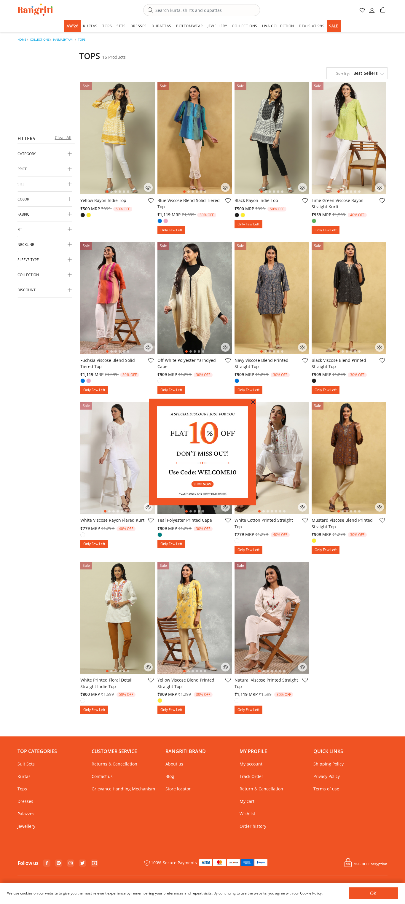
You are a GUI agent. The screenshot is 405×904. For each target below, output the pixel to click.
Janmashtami (63, 39)
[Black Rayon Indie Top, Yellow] (243, 216)
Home (21, 39)
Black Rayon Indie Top (256, 200)
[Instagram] (70, 863)
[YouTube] (94, 863)
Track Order (251, 776)
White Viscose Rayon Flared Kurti (113, 520)
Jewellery (26, 826)
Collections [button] (244, 25)
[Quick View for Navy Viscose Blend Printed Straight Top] (302, 347)
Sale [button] (333, 25)
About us (174, 764)
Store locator (178, 789)
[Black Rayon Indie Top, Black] (237, 216)
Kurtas (24, 776)
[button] (372, 12)
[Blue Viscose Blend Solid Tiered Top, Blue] (160, 222)
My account (251, 764)
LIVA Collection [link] (278, 25)
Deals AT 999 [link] (311, 25)
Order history (253, 826)
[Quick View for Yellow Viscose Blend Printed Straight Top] (225, 667)
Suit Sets (26, 764)
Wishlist (247, 814)
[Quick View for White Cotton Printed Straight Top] (302, 507)
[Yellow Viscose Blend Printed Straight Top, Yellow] (160, 701)
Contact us (102, 776)
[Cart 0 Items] (383, 12)
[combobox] (201, 10)
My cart (247, 801)
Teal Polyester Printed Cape (184, 520)
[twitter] (82, 863)
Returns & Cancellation (114, 764)
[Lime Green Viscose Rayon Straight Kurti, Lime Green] (315, 222)
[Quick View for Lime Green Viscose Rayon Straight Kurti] (379, 187)
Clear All (63, 137)
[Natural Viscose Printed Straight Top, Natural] (237, 701)
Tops (81, 39)
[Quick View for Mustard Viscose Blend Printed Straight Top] (379, 507)
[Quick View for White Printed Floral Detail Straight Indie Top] (148, 667)
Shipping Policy (328, 764)
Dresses (25, 801)
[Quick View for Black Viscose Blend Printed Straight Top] (379, 347)
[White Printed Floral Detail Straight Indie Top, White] (83, 701)
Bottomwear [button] (189, 25)
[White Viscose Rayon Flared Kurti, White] (83, 535)
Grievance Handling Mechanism (123, 789)
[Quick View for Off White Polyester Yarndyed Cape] (225, 347)
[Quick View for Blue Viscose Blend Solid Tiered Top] (225, 187)
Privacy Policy (326, 776)
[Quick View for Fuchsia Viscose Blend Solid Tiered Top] (148, 347)
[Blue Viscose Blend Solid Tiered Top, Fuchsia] (166, 222)
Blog (169, 776)
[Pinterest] (58, 863)
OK (373, 893)
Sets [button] (121, 25)
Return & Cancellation (261, 789)
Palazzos (25, 814)
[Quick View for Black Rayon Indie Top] (302, 187)
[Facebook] (46, 863)
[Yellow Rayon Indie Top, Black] (83, 216)
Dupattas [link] (161, 25)
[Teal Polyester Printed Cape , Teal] (160, 535)
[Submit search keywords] (150, 10)
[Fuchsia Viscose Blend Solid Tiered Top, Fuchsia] (89, 381)
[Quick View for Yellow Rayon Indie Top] (148, 187)
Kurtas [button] (90, 25)
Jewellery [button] (217, 25)
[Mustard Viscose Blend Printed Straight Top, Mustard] (315, 541)
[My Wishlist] (363, 12)
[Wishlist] (150, 201)
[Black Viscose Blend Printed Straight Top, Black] (315, 381)
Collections (40, 39)
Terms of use (326, 789)
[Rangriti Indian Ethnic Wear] (35, 10)
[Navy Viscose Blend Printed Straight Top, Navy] (237, 381)
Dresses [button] (138, 25)
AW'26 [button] (72, 25)
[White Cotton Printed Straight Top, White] (237, 541)
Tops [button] (107, 25)
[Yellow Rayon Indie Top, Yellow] (89, 216)
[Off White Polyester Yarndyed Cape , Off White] (160, 381)
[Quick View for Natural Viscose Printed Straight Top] (302, 667)
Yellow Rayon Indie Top (103, 200)
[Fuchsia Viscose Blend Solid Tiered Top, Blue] (83, 381)
